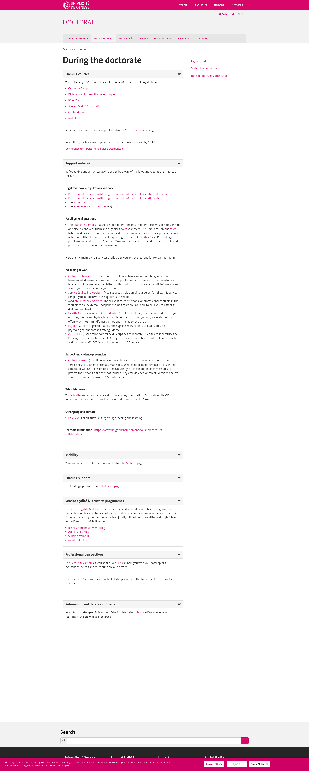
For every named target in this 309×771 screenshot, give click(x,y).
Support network (78, 163)
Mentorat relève (78, 540)
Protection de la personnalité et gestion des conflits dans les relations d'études (117, 198)
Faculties (201, 5)
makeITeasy (75, 118)
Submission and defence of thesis (90, 604)
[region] (154, 764)
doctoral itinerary (129, 233)
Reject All (236, 764)
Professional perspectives (84, 554)
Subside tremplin (79, 536)
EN (243, 14)
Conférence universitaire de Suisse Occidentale (94, 149)
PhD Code (79, 202)
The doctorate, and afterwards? (210, 76)
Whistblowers (79, 395)
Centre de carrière (79, 112)
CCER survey (203, 38)
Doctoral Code (126, 38)
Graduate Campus (163, 38)
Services (237, 5)
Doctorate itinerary (103, 38)
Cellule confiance (79, 276)
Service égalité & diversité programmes (94, 501)
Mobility (143, 38)
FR (238, 14)
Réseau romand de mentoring (86, 528)
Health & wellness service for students (92, 313)
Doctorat (78, 22)
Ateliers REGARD (78, 532)
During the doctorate (204, 68)
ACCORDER (75, 334)
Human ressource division (89, 206)
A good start (198, 61)
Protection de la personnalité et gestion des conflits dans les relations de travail (118, 194)
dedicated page (110, 486)
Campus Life (184, 38)
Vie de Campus (134, 130)
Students (220, 5)
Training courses (77, 74)
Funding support (77, 478)
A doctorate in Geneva (77, 38)
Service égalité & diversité (84, 106)
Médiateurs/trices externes (85, 301)
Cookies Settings (214, 764)
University (182, 5)
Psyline (73, 326)
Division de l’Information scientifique (91, 94)
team (173, 229)
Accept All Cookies (259, 764)
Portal (224, 14)
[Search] (233, 14)
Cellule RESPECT (78, 360)
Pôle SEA (73, 100)
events (125, 229)
